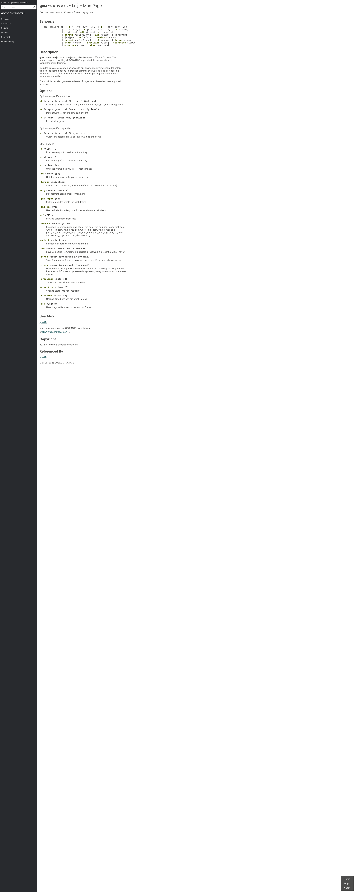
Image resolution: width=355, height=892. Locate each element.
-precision (92, 42)
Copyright (5, 37)
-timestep (69, 45)
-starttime (119, 42)
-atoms (67, 42)
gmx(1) (43, 322)
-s (100, 27)
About (347, 887)
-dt (82, 32)
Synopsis (5, 19)
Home (347, 879)
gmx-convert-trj (13, 13)
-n (64, 29)
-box (92, 45)
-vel (96, 40)
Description (6, 23)
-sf (81, 37)
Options (4, 28)
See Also (5, 32)
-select (68, 40)
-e (64, 32)
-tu (100, 32)
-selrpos (102, 37)
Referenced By (7, 41)
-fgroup (68, 34)
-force (117, 40)
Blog (346, 883)
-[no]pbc (45, 207)
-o (84, 29)
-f (69, 27)
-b (116, 29)
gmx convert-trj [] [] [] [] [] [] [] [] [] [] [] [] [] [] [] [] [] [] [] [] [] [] (90, 36)
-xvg (96, 34)
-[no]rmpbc (46, 198)
